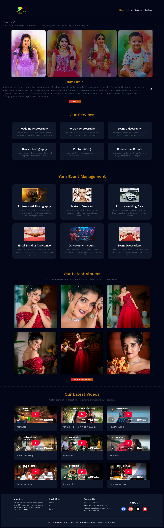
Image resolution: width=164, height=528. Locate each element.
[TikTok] (138, 509)
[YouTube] (145, 509)
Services (52, 506)
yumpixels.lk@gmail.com (98, 505)
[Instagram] (130, 509)
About (51, 503)
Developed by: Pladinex (88, 522)
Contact (75, 102)
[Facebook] (123, 509)
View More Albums (82, 379)
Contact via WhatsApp (106, 522)
